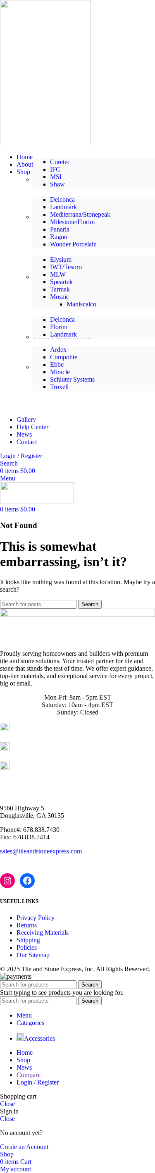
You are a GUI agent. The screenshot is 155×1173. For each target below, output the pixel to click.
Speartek (61, 281)
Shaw (57, 184)
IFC (55, 169)
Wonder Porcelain (73, 244)
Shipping (28, 940)
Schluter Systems (72, 379)
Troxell (59, 386)
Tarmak (60, 289)
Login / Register (38, 1082)
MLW (58, 274)
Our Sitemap (33, 954)
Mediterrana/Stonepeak (80, 214)
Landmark (63, 206)
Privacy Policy (36, 917)
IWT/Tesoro (66, 266)
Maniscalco (81, 304)
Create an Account (24, 1146)
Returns (27, 925)
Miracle (60, 371)
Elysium (61, 259)
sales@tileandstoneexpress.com (41, 851)
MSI (56, 176)
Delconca (62, 199)
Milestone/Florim (72, 221)
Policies (27, 947)
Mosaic (59, 296)
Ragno (58, 236)
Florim (58, 326)
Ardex (58, 349)
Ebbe (57, 364)
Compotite (63, 357)
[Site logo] (45, 142)
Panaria (59, 229)
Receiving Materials (43, 932)
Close (7, 1103)
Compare (29, 1074)
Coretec (60, 161)
